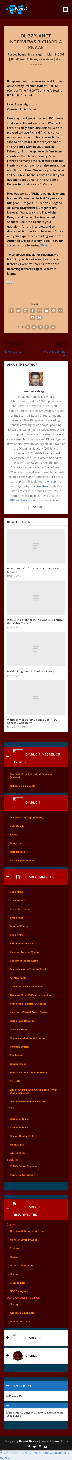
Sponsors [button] (22, 1386)
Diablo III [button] (32, 1338)
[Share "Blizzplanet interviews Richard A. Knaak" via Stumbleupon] (60, 310)
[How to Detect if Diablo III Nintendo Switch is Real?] (36, 546)
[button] (36, 1405)
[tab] (36, 757)
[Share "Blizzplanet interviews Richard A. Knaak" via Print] (39, 317)
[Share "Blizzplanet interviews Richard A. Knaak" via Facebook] (11, 310)
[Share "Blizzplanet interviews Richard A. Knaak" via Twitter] (18, 310)
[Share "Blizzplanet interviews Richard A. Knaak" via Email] (32, 317)
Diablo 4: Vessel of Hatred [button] (36, 758)
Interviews (46, 59)
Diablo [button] (31, 1355)
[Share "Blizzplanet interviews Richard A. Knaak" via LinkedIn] (46, 310)
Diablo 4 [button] (32, 802)
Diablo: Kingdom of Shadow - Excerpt (31, 671)
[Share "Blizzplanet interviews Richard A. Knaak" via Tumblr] (32, 310)
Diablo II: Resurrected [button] (27, 1210)
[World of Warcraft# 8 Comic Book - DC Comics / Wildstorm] (36, 697)
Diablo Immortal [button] (40, 877)
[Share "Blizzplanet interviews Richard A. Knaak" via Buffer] (53, 310)
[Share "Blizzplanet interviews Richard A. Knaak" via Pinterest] (39, 310)
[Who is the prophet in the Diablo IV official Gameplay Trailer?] (36, 597)
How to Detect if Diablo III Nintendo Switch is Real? (35, 570)
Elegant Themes (28, 1441)
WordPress (61, 1441)
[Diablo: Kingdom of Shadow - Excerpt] (36, 649)
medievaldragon (33, 54)
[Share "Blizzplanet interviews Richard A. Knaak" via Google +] (25, 310)
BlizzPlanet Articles (24, 59)
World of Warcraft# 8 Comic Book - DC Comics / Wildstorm (32, 721)
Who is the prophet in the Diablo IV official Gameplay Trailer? (35, 621)
